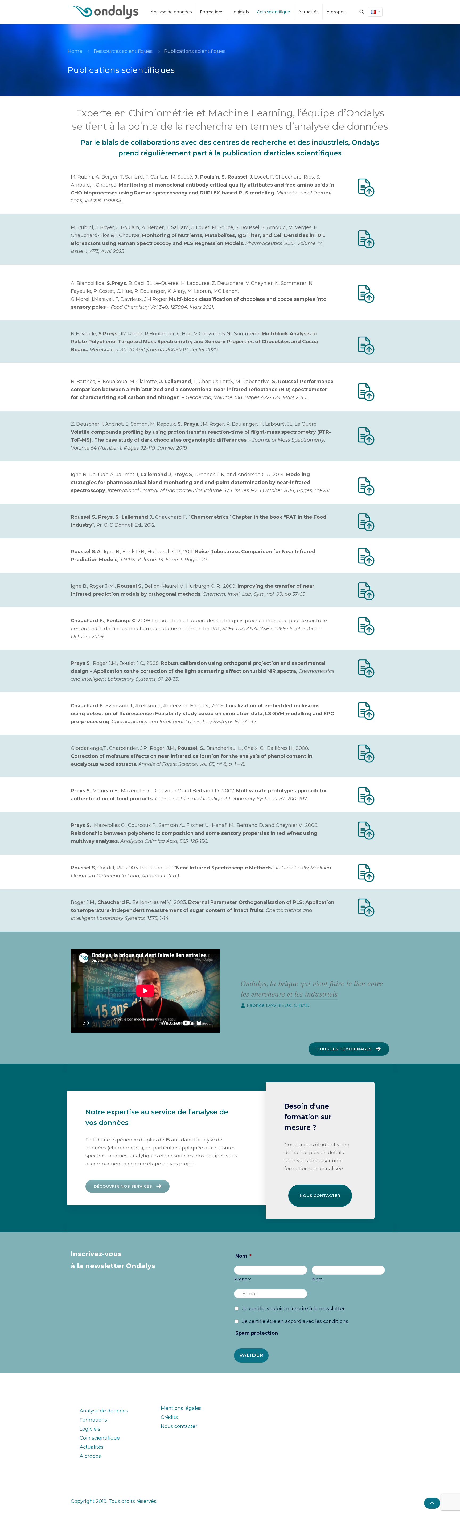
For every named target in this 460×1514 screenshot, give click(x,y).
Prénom (243, 1279)
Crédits (169, 1417)
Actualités (92, 1447)
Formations (93, 1420)
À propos (90, 1456)
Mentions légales (181, 1408)
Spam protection (256, 1333)
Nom (243, 1256)
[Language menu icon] (375, 12)
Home (75, 51)
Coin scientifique (100, 1438)
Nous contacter (320, 1195)
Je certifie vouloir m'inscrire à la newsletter (293, 1309)
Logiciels (90, 1429)
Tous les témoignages (344, 1049)
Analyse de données (104, 1411)
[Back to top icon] (432, 1503)
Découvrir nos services (123, 1186)
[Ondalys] (105, 12)
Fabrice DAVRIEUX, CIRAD (278, 1005)
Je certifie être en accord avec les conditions (295, 1321)
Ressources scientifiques (123, 51)
